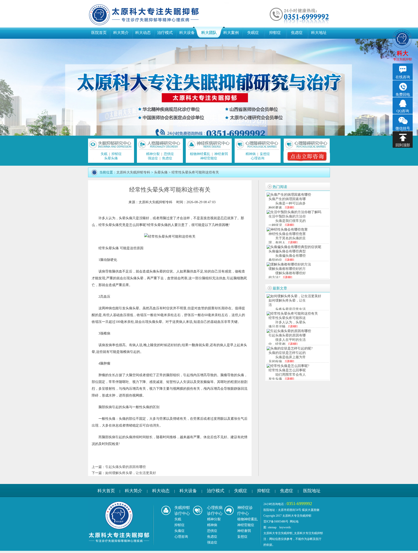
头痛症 (179, 531)
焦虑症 (297, 33)
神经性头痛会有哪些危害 (287, 234)
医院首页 (99, 33)
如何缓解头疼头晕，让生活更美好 (130, 473)
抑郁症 (275, 33)
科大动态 (143, 33)
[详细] (289, 208)
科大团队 (209, 33)
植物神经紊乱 (200, 154)
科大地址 (319, 33)
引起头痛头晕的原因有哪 (287, 335)
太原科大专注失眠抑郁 (277, 533)
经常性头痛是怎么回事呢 (287, 370)
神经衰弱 (221, 154)
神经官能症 (208, 158)
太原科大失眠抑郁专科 (133, 172)
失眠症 (253, 33)
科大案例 (231, 33)
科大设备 (187, 33)
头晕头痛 (111, 158)
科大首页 (106, 490)
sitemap (272, 527)
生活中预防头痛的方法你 (287, 216)
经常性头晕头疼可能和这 (287, 318)
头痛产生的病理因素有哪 (287, 199)
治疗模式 (165, 33)
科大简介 (121, 33)
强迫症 (153, 158)
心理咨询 (257, 158)
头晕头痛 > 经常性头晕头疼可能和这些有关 (186, 172)
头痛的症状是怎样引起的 (287, 353)
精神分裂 (153, 154)
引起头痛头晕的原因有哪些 (125, 467)
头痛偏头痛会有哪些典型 (287, 251)
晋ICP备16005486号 (275, 521)
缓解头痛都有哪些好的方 (287, 269)
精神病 (251, 154)
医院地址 (312, 490)
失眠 (104, 154)
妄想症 (265, 154)
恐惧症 (169, 154)
